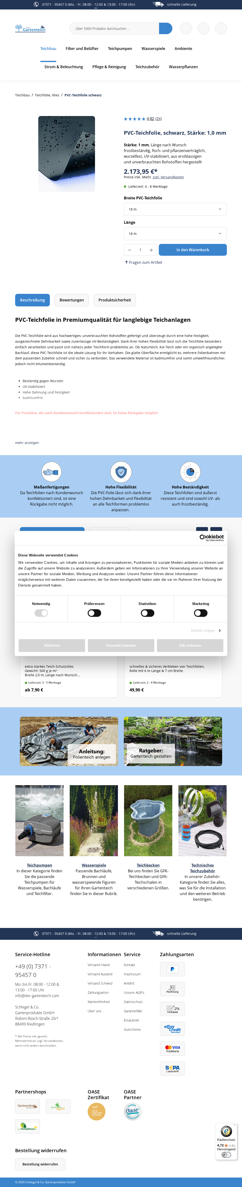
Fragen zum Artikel (145, 262)
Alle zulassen (190, 645)
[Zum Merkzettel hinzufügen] (108, 125)
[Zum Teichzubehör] (202, 820)
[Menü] (234, 1126)
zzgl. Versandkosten (168, 177)
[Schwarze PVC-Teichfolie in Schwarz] (66, 154)
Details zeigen (203, 630)
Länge (129, 222)
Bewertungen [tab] (72, 300)
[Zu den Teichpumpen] (39, 820)
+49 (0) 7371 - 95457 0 (33, 970)
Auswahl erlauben (121, 645)
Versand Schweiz (100, 983)
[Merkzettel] (186, 28)
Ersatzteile (131, 1020)
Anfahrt (129, 983)
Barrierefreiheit (99, 1001)
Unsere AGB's (134, 992)
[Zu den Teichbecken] (148, 820)
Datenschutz (133, 1001)
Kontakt (129, 965)
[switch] (94, 613)
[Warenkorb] (203, 28)
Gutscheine (132, 1029)
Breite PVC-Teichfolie (143, 198)
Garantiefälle (133, 1011)
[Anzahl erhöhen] (151, 250)
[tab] (32, 300)
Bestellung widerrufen (40, 1164)
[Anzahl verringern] (129, 250)
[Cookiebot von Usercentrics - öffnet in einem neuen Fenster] (203, 538)
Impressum (132, 974)
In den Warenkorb (193, 249)
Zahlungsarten (98, 992)
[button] (27, 442)
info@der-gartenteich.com (37, 995)
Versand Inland (99, 965)
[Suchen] (166, 28)
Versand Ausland (100, 974)
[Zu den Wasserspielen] (94, 820)
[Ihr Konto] (221, 28)
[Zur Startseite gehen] (39, 28)
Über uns (94, 1011)
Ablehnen (52, 645)
